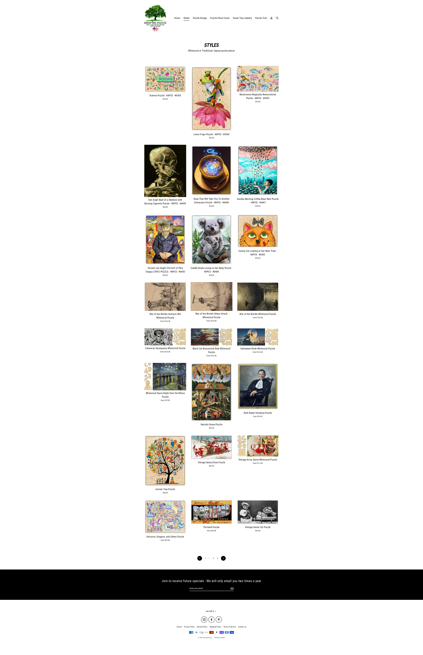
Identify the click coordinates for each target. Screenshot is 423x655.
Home (177, 18)
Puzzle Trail (261, 18)
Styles (187, 18)
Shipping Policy (215, 627)
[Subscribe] (232, 588)
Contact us (242, 627)
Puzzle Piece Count (220, 18)
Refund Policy (202, 627)
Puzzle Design (200, 18)
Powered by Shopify (219, 637)
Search (179, 627)
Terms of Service (229, 627)
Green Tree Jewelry (242, 18)
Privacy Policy (189, 627)
